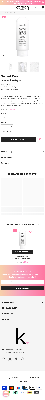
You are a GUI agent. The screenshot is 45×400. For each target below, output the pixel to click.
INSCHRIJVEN (22, 288)
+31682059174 (18, 350)
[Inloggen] (36, 8)
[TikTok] (16, 359)
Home (2, 13)
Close (43, 2)
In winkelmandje (19, 139)
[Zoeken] (8, 8)
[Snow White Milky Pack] (22, 239)
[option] (22, 36)
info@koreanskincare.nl (18, 352)
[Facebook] (4, 359)
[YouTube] (22, 359)
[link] (11, 210)
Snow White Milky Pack (22, 259)
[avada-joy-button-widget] (6, 393)
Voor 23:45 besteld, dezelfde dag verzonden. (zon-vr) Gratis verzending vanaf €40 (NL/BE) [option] (22, 2)
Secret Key (9, 76)
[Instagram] (10, 359)
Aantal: (3, 123)
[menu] (2, 8)
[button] (38, 56)
